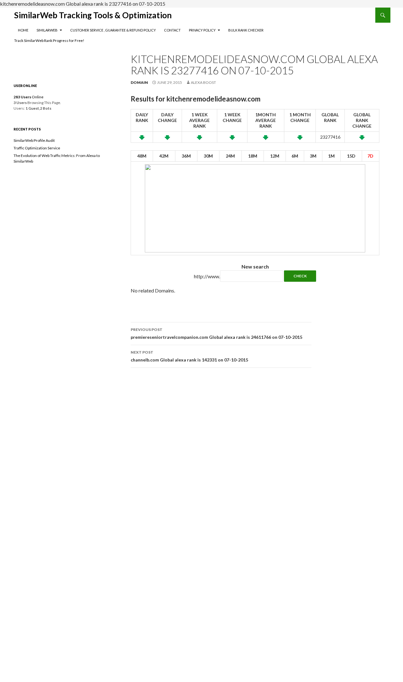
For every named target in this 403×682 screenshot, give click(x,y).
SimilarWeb (47, 30)
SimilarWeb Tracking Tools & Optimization (93, 15)
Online (28, 97)
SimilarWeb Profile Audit (34, 140)
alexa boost (203, 82)
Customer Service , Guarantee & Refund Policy (113, 30)
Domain (139, 82)
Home (23, 30)
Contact (172, 30)
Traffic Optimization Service (37, 148)
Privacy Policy (202, 30)
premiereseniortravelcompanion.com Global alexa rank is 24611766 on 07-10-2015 (216, 333)
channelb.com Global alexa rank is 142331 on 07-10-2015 (189, 356)
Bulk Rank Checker (246, 30)
